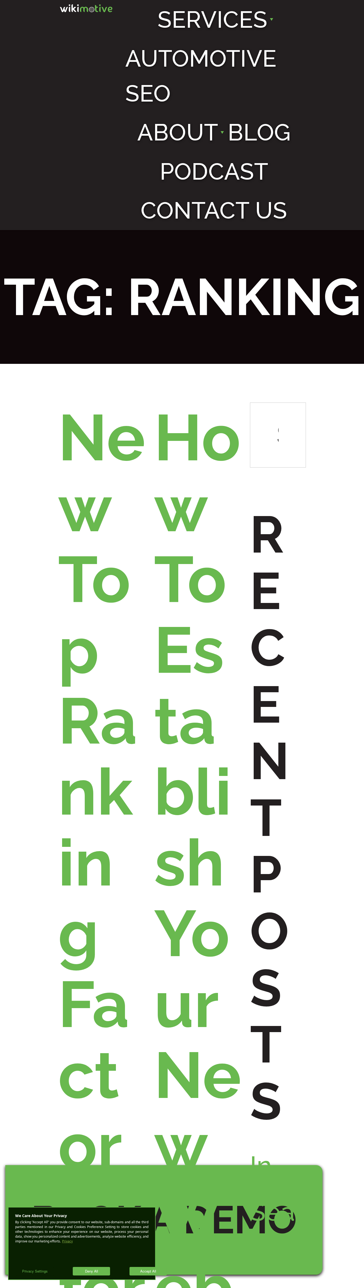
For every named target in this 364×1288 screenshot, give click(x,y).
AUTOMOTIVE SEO (201, 76)
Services (212, 19)
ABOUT (177, 132)
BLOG (259, 132)
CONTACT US (214, 210)
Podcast (214, 171)
